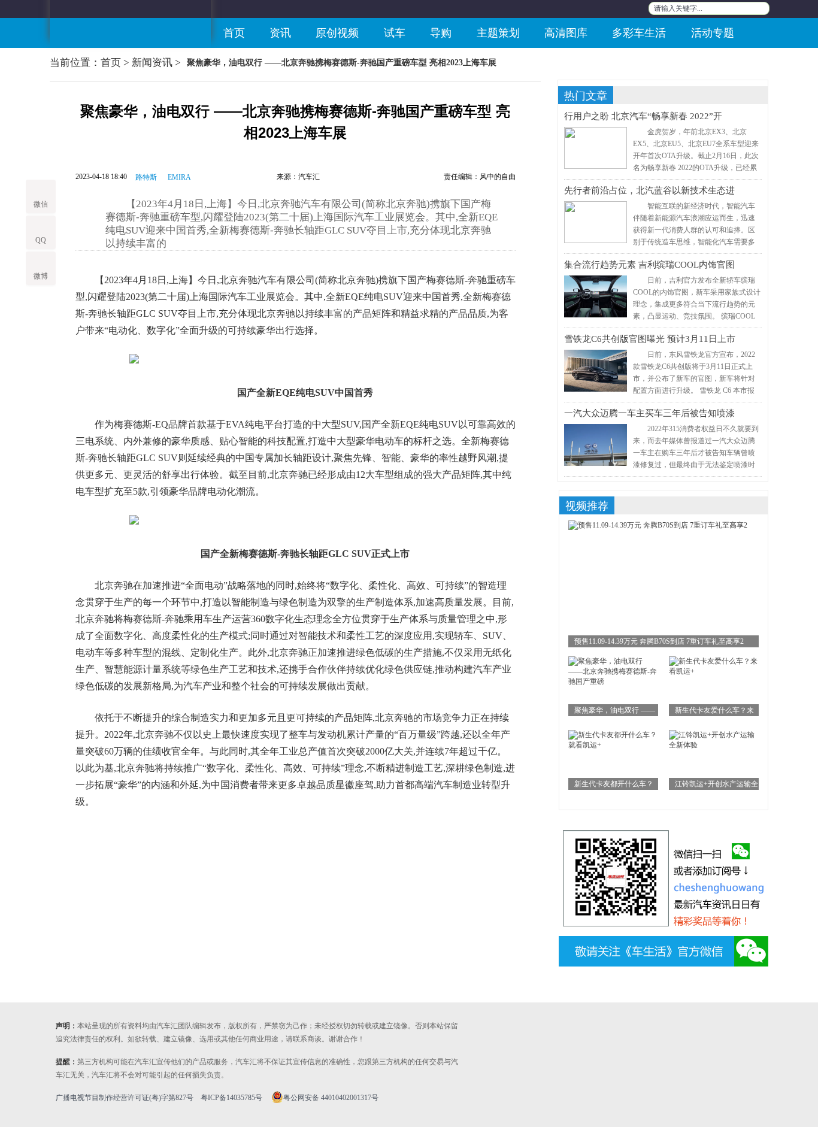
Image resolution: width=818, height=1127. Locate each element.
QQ (40, 240)
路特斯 (146, 177)
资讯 (280, 33)
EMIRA (179, 177)
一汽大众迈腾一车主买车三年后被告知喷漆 (649, 413)
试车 (394, 33)
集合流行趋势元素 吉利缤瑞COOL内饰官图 (649, 264)
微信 (41, 204)
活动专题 (712, 33)
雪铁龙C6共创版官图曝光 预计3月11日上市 (649, 339)
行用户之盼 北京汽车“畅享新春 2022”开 (643, 116)
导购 (441, 33)
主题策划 (498, 33)
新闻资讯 (152, 62)
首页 (234, 33)
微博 (41, 276)
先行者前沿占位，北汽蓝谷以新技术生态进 (649, 190)
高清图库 (565, 33)
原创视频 (337, 33)
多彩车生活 (639, 33)
